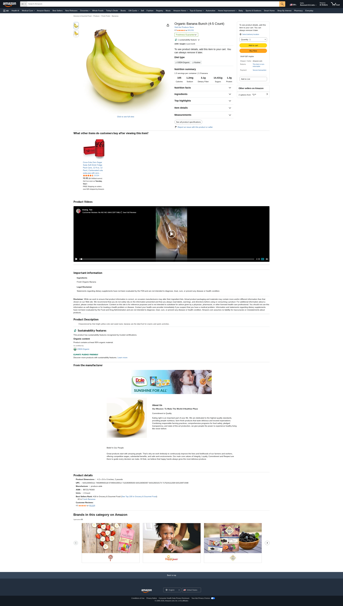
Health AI (15, 11)
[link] (94, 167)
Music (168, 11)
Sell (142, 11)
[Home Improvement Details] (236, 10)
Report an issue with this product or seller (195, 127)
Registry (159, 11)
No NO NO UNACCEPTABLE (109, 212)
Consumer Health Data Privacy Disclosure (174, 598)
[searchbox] (153, 4)
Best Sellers (58, 11)
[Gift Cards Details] (138, 10)
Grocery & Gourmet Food (82, 16)
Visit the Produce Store (184, 27)
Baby (241, 11)
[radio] (76, 25)
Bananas (115, 16)
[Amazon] (9, 4)
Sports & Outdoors (253, 11)
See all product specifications (188, 122)
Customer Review (89, 212)
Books (123, 11)
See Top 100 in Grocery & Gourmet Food (139, 496)
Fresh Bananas (88, 499)
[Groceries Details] (89, 10)
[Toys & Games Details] (203, 10)
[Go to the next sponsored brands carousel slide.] (267, 543)
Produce (96, 16)
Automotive (210, 11)
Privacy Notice (151, 598)
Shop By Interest (284, 11)
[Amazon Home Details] (187, 10)
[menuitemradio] (262, 259)
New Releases (71, 11)
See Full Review (129, 212)
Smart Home (269, 11)
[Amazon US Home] (146, 591)
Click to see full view (125, 117)
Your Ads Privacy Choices (200, 598)
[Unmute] (267, 259)
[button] (6, 10)
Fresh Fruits (105, 16)
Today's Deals (112, 11)
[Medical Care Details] (34, 10)
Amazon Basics (43, 11)
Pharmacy (298, 11)
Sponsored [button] (77, 519)
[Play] (76, 259)
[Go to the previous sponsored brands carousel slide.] (76, 543)
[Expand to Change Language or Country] (179, 590)
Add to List (245, 79)
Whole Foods (97, 11)
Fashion (150, 11)
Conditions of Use (137, 598)
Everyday (309, 11)
